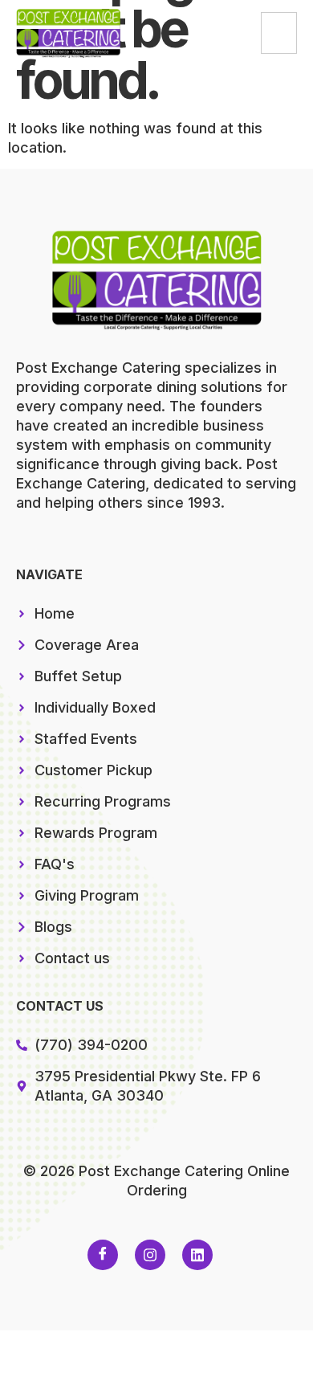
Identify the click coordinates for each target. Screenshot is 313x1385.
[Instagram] (150, 1255)
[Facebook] (102, 1255)
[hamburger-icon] (279, 33)
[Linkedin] (197, 1255)
